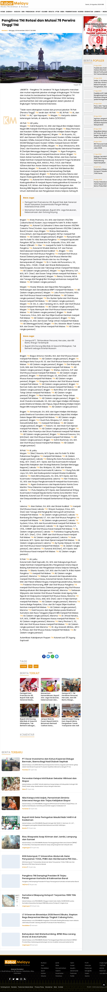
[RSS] (24, 979)
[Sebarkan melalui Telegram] (57, 656)
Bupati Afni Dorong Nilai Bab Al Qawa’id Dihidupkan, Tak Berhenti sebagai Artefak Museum (50, 347)
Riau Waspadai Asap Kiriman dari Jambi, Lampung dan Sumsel (49, 838)
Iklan (55, 987)
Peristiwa (25, 770)
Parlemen (25, 809)
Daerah (9, 12)
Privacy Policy (39, 987)
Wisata (51, 12)
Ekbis (62, 12)
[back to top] (104, 985)
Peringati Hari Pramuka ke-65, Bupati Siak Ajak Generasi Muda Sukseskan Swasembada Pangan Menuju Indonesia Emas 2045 (50, 204)
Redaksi (5, 31)
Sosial (72, 965)
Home (3, 12)
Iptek (57, 12)
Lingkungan (26, 848)
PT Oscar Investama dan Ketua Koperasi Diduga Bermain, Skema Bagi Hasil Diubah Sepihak (48, 760)
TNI (40, 89)
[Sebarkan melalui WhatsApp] (52, 656)
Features (73, 973)
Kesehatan (89, 12)
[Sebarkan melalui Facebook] (44, 656)
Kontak (60, 987)
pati (36, 666)
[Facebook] (9, 979)
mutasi (23, 666)
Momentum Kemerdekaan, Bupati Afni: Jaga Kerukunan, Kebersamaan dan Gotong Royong (50, 211)
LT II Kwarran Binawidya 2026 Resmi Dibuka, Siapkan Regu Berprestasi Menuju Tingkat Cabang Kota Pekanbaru (50, 917)
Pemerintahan (71, 12)
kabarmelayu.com (101, 987)
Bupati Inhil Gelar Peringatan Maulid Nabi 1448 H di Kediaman (49, 818)
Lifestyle (88, 965)
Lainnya (97, 12)
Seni (23, 12)
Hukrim (80, 12)
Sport (38, 12)
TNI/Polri (25, 884)
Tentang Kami (5, 987)
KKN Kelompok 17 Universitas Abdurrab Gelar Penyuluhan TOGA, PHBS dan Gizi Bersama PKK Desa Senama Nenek (50, 859)
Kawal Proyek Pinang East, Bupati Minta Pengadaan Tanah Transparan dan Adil (70, 722)
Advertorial (74, 971)
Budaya (17, 12)
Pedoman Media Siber (25, 987)
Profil (86, 963)
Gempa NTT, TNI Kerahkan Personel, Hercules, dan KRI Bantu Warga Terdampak (49, 341)
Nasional (102, 971)
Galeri (87, 973)
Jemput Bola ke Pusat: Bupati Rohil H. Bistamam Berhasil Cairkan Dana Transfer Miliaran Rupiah (50, 724)
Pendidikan (30, 12)
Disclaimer (48, 987)
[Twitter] (13, 979)
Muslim (24, 828)
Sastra (87, 976)
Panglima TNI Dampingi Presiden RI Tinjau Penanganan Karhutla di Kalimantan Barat (45, 877)
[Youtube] (17, 979)
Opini (72, 963)
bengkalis (88, 971)
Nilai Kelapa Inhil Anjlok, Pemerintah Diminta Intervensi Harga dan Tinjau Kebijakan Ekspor (46, 799)
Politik (72, 976)
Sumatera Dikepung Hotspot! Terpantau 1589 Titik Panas (49, 896)
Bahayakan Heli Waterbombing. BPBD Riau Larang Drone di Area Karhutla (49, 935)
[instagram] (21, 979)
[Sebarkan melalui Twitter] (48, 656)
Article (24, 867)
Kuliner (44, 12)
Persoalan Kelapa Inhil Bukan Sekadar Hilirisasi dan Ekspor (49, 779)
